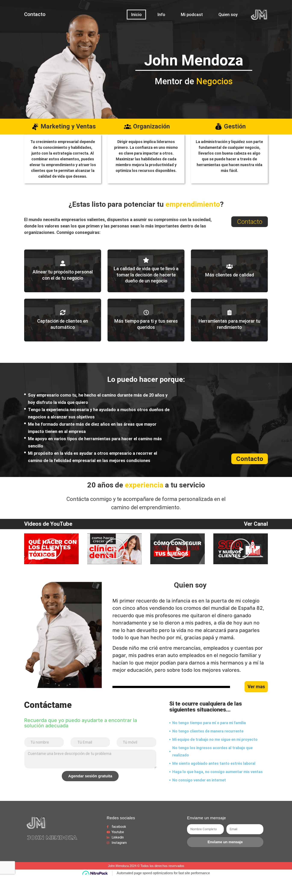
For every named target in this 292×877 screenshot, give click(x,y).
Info (161, 14)
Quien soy (228, 14)
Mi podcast (192, 14)
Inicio (136, 14)
